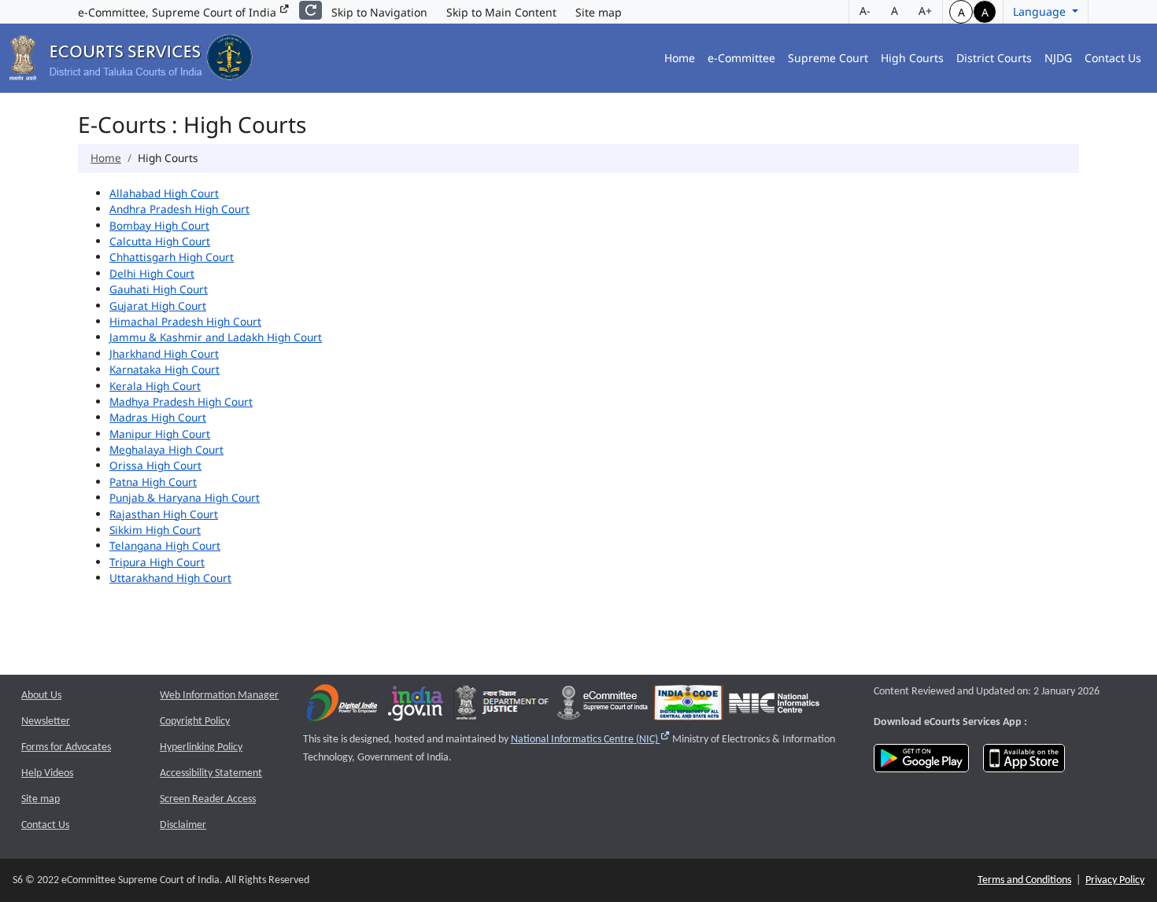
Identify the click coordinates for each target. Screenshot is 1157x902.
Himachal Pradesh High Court (185, 321)
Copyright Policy (195, 721)
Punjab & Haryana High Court (184, 497)
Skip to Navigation (379, 12)
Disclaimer (183, 825)
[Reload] (310, 10)
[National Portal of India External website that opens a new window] (416, 706)
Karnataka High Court (164, 369)
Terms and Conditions (1024, 880)
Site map (598, 12)
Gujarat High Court (157, 305)
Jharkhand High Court (164, 353)
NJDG (1058, 57)
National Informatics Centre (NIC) (591, 739)
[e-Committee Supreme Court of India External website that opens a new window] (602, 706)
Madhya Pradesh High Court (181, 401)
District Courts (994, 57)
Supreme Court (828, 57)
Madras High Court (157, 417)
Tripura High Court (157, 561)
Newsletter (45, 721)
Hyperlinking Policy (201, 747)
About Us (41, 695)
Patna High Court (153, 481)
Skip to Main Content (501, 12)
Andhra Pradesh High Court (179, 208)
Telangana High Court (164, 545)
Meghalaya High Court (166, 449)
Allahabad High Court (164, 193)
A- (865, 10)
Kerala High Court (155, 385)
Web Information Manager (219, 695)
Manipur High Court (159, 433)
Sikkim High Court (155, 529)
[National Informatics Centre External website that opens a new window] (774, 706)
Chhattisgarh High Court (171, 256)
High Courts (912, 57)
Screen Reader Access (208, 799)
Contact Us (1113, 57)
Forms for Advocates (66, 747)
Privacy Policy (1114, 880)
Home (679, 57)
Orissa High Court (155, 465)
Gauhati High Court (158, 289)
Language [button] (1041, 11)
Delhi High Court (151, 273)
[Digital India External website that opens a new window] (342, 706)
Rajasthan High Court (163, 513)
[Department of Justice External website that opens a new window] (502, 706)
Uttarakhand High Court (170, 577)
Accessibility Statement (211, 773)
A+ (925, 10)
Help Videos (47, 773)
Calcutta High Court (159, 241)
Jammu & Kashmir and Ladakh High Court (215, 337)
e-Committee (741, 57)
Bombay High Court (159, 225)
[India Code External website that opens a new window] (688, 706)
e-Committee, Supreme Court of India (178, 12)
